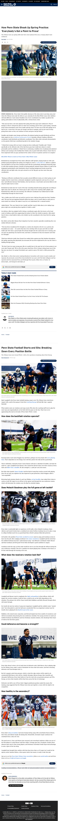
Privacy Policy (10, 806)
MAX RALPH (11, 316)
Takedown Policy (35, 806)
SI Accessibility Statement (13, 808)
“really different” (40, 162)
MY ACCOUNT (37, 1)
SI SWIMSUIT (12, 1)
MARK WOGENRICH (12, 776)
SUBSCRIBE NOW (45, 1)
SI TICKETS (18, 1)
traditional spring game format (22, 137)
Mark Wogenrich (5, 357)
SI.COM (2, 1)
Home (2, 334)
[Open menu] (2, 4)
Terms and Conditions (46, 806)
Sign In (55, 4)
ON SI (6, 1)
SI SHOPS (31, 1)
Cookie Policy (24, 806)
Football (7, 334)
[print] (10, 328)
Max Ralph (3, 39)
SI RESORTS (25, 1)
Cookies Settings (25, 808)
